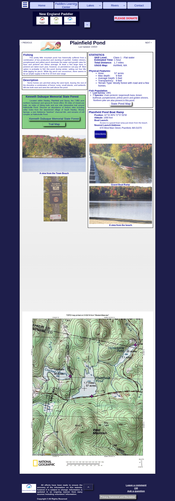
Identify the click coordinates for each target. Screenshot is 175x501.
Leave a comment (136, 485)
